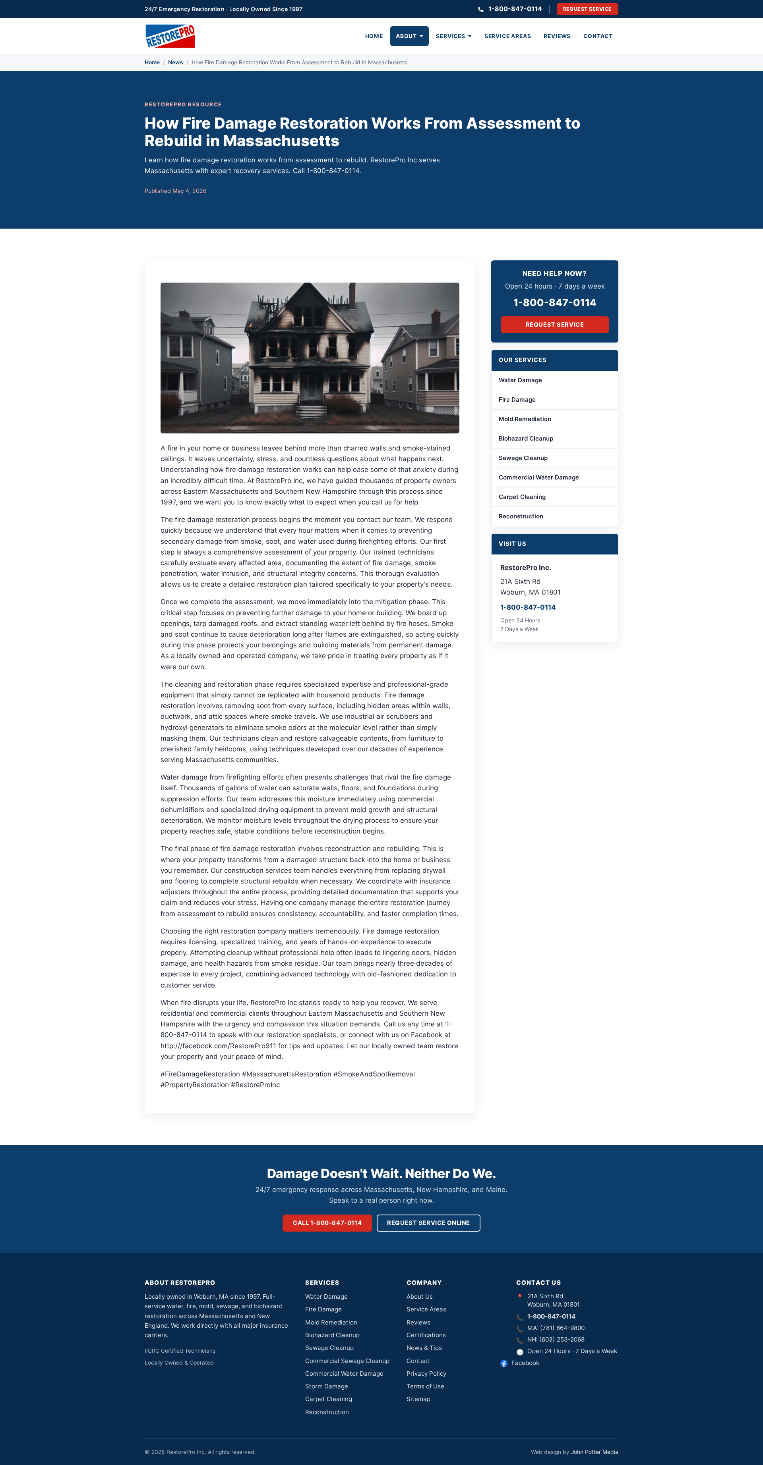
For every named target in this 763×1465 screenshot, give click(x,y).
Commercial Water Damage (539, 477)
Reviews (557, 36)
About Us (420, 1296)
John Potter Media (594, 1452)
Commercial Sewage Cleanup (347, 1361)
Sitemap (418, 1399)
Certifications (426, 1335)
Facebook (525, 1363)
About (406, 36)
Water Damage (520, 380)
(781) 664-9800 (562, 1328)
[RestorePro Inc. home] (170, 36)
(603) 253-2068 (562, 1339)
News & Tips (424, 1347)
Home (374, 36)
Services (450, 36)
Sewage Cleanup (523, 458)
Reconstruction (521, 516)
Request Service (587, 9)
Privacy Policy (426, 1373)
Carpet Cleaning (522, 497)
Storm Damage (326, 1386)
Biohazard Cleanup (526, 438)
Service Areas (507, 36)
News (175, 62)
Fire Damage (517, 399)
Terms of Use (425, 1386)
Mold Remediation (525, 419)
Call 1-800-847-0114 (327, 1222)
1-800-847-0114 (515, 9)
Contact (598, 36)
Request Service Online (428, 1222)
